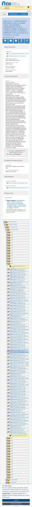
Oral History (23, 14)
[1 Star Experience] (16, 7)
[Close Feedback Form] (28, 7)
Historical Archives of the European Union (17, 183)
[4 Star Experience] (21, 7)
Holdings (4, 14)
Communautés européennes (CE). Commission (19, 53)
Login (27, 11)
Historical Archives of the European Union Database (15, 3)
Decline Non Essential (16, 503)
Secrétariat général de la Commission (17, 56)
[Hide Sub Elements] (4, 222)
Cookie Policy (6, 493)
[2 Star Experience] (18, 7)
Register (13, 150)
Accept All (16, 500)
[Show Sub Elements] (7, 232)
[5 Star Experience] (22, 7)
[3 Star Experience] (19, 7)
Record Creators (14, 14)
